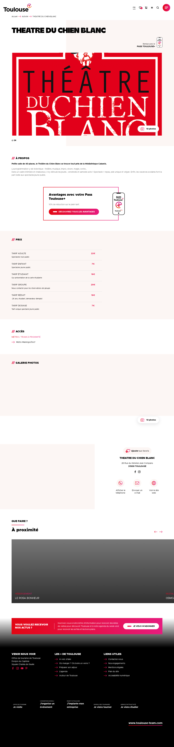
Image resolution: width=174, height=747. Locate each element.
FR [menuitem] (134, 8)
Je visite (17, 707)
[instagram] (139, 472)
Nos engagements (116, 663)
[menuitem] (134, 7)
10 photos (151, 129)
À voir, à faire (65, 659)
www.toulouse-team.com (145, 723)
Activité (25, 16)
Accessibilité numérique (119, 676)
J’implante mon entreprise (75, 705)
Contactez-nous (115, 659)
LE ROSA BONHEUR (27, 598)
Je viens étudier (129, 707)
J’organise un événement (47, 705)
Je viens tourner (103, 707)
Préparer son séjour (68, 667)
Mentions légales (115, 667)
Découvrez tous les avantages (77, 212)
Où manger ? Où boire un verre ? (74, 663)
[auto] (152, 8)
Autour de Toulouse (68, 676)
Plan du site (113, 671)
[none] (134, 7)
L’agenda (63, 671)
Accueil (14, 16)
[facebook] (135, 472)
